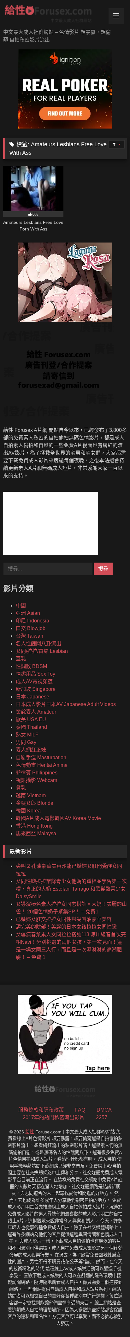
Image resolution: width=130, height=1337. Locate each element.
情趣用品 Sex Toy (35, 674)
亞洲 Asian (28, 613)
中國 (21, 605)
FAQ (80, 1110)
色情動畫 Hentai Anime (42, 765)
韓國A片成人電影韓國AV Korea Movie (58, 818)
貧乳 (21, 788)
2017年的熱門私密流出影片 (54, 1117)
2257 (101, 1117)
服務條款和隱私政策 (41, 1110)
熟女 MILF (27, 734)
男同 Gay (26, 742)
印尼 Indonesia (32, 620)
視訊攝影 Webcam (36, 780)
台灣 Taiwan (29, 636)
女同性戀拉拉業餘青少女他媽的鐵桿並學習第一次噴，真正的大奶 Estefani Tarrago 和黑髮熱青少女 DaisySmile (71, 889)
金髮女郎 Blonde (34, 803)
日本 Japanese (32, 696)
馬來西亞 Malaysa (36, 833)
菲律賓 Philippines (36, 772)
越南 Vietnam (31, 795)
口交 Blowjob (30, 628)
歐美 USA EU (31, 719)
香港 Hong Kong (34, 826)
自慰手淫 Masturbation (41, 757)
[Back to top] (110, 1318)
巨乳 (21, 658)
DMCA (104, 1110)
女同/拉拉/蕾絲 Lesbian (42, 651)
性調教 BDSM (31, 666)
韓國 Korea (28, 810)
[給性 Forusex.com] (53, 15)
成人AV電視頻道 (34, 681)
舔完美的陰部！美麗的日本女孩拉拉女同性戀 (66, 927)
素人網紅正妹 (31, 750)
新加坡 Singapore (36, 689)
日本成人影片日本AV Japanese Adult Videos (66, 704)
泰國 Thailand (31, 727)
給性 (29, 1131)
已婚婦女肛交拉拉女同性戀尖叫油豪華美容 (64, 919)
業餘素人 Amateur (36, 712)
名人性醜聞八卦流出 (38, 643)
